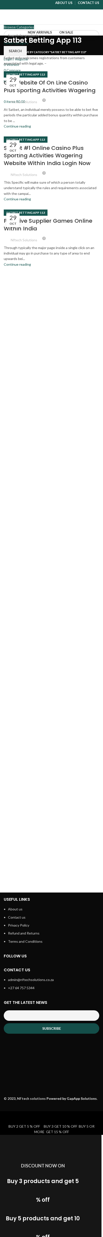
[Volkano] (76, 670)
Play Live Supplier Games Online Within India (48, 224)
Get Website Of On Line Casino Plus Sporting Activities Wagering (50, 86)
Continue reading (17, 126)
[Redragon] (76, 768)
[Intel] (27, 857)
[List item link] (51, 927)
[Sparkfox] (76, 719)
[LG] (76, 816)
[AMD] (76, 865)
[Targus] (27, 719)
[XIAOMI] (27, 670)
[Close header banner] (6, 1117)
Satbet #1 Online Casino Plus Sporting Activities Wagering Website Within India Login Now (47, 155)
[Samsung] (27, 768)
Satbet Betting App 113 (25, 74)
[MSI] (27, 816)
